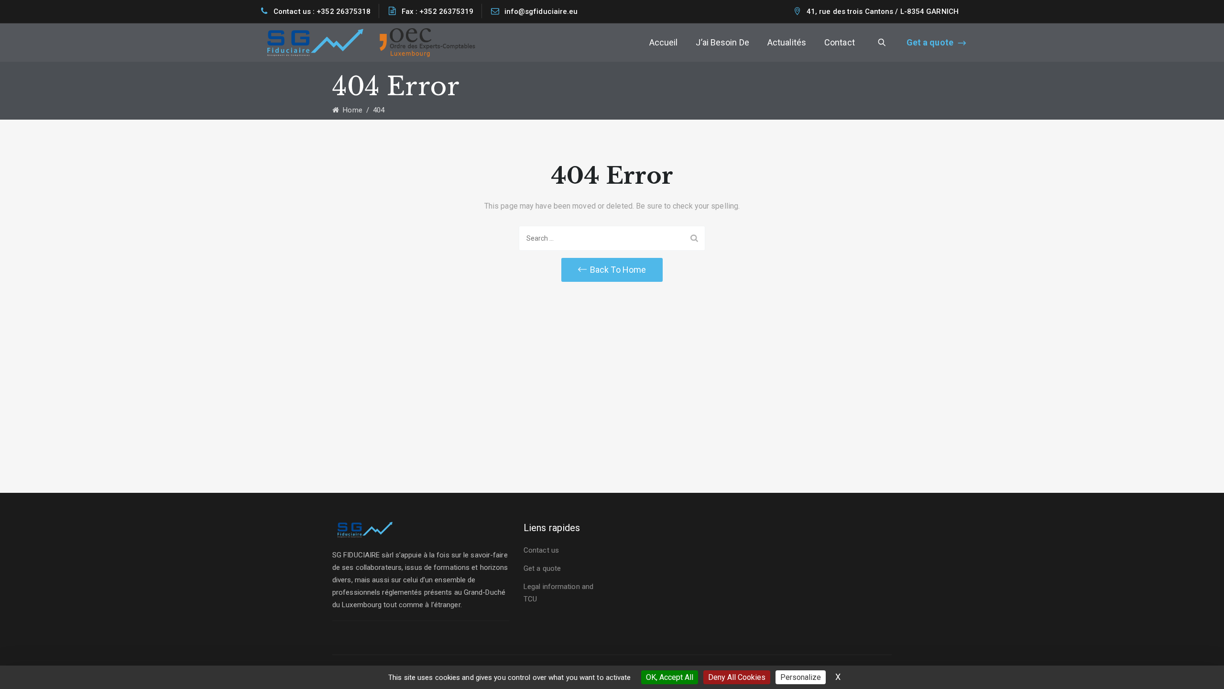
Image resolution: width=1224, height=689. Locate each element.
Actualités (786, 42)
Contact (839, 42)
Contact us (541, 550)
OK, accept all (669, 677)
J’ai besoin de (722, 42)
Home (350, 110)
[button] (612, 270)
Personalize (800, 677)
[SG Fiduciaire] (315, 42)
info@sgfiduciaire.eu (541, 11)
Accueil (663, 42)
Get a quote (930, 42)
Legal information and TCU (558, 592)
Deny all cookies (736, 677)
